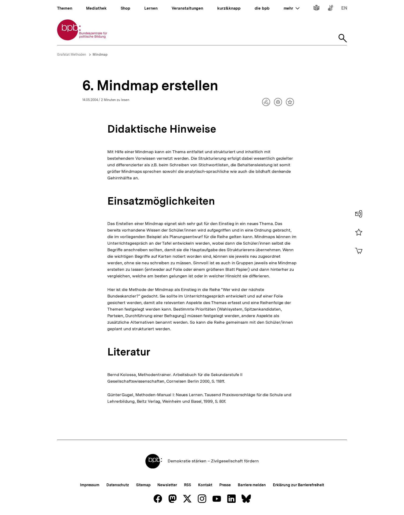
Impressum (89, 485)
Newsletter (167, 485)
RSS (187, 485)
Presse (225, 485)
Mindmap (100, 54)
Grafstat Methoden (72, 54)
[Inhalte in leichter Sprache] (316, 8)
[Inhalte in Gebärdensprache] (330, 8)
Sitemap (143, 485)
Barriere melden (252, 485)
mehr (291, 8)
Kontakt (205, 485)
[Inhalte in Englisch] (344, 8)
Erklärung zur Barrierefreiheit (298, 485)
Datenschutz (117, 485)
